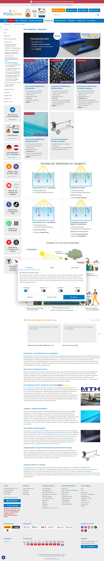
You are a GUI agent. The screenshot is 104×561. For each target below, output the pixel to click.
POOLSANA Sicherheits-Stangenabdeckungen (11, 45)
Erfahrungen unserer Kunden (49, 494)
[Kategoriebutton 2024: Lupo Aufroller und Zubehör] (62, 124)
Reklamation (45, 500)
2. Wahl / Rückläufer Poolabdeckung (10, 85)
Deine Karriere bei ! (50, 508)
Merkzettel (25, 490)
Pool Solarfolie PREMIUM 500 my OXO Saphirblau (12, 65)
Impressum (64, 488)
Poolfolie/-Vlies (8, 95)
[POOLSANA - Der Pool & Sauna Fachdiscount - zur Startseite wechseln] (13, 12)
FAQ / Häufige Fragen (47, 498)
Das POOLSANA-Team (48, 492)
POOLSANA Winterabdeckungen (13, 48)
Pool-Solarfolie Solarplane (11, 63)
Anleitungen (45, 504)
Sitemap (83, 506)
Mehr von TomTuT (95, 320)
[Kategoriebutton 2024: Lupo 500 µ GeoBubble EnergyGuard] (88, 71)
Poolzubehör (7, 92)
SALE (82, 488)
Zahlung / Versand (47, 496)
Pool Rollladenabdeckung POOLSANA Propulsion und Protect (11, 59)
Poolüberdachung (9, 56)
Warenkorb (26, 492)
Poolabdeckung (8, 42)
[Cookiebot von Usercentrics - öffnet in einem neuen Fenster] (78, 263)
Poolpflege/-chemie (9, 89)
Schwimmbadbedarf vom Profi (87, 475)
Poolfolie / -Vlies (85, 502)
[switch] (43, 291)
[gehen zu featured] (89, 527)
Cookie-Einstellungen (67, 504)
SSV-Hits (6, 29)
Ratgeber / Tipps (8, 101)
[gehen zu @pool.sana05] (85, 530)
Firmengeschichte (46, 490)
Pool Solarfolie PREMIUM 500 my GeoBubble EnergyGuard (12, 72)
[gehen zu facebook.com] (82, 527)
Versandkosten (63, 554)
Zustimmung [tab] (29, 267)
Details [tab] (52, 267)
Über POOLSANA (46, 488)
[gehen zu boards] (82, 530)
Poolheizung (7, 36)
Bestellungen (26, 494)
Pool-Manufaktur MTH (31, 387)
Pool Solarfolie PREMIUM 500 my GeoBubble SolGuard (12, 76)
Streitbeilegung (65, 500)
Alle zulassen (73, 297)
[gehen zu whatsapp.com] (92, 527)
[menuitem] (76, 13)
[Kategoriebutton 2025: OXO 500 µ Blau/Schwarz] (62, 71)
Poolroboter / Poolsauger (87, 494)
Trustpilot (6, 541)
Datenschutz (65, 494)
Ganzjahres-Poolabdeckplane (12, 50)
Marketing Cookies (47, 327)
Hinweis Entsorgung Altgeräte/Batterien (67, 497)
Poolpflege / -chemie (86, 498)
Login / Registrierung (28, 488)
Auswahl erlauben (52, 297)
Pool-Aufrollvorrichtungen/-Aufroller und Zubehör (12, 79)
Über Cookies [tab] (74, 267)
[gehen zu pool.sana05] (85, 527)
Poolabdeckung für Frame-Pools (13, 82)
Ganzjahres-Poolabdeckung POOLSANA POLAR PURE (11, 53)
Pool (5, 33)
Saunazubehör (7, 98)
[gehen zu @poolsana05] (95, 527)
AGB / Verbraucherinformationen (70, 490)
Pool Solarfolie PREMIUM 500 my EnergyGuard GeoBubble (55, 434)
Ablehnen (30, 297)
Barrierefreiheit (65, 502)
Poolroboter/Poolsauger (10, 39)
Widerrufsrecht (65, 492)
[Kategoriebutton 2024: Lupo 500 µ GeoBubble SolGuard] (36, 124)
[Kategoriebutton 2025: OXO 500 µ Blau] (36, 71)
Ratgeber (44, 502)
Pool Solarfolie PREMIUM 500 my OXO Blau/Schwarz (12, 69)
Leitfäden (44, 506)
